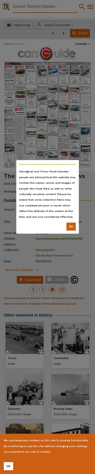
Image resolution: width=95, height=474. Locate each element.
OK (71, 226)
